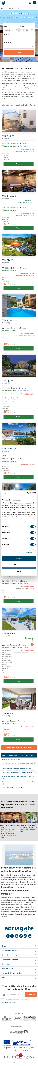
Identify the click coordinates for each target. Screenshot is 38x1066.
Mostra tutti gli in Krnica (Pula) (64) (16, 768)
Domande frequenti (10, 951)
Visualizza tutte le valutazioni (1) (25, 202)
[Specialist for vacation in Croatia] (19, 928)
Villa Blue (6, 713)
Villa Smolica (8, 196)
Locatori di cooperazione (12, 973)
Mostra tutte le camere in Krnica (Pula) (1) (14, 787)
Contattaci (6, 964)
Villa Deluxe (7, 633)
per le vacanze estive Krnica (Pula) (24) (19, 772)
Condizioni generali (10, 955)
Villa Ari (5, 320)
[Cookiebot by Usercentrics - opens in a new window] (27, 493)
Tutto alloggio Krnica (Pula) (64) (11, 759)
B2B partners (7, 969)
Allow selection (19, 565)
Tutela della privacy (10, 960)
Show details (27, 552)
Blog (3, 978)
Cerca (19, 52)
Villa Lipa (6, 380)
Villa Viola (6, 136)
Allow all (19, 558)
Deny (19, 571)
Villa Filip (6, 260)
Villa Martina (8, 449)
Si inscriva (31, 995)
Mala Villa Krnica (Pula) (27, 825)
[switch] (33, 532)
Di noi (4, 946)
